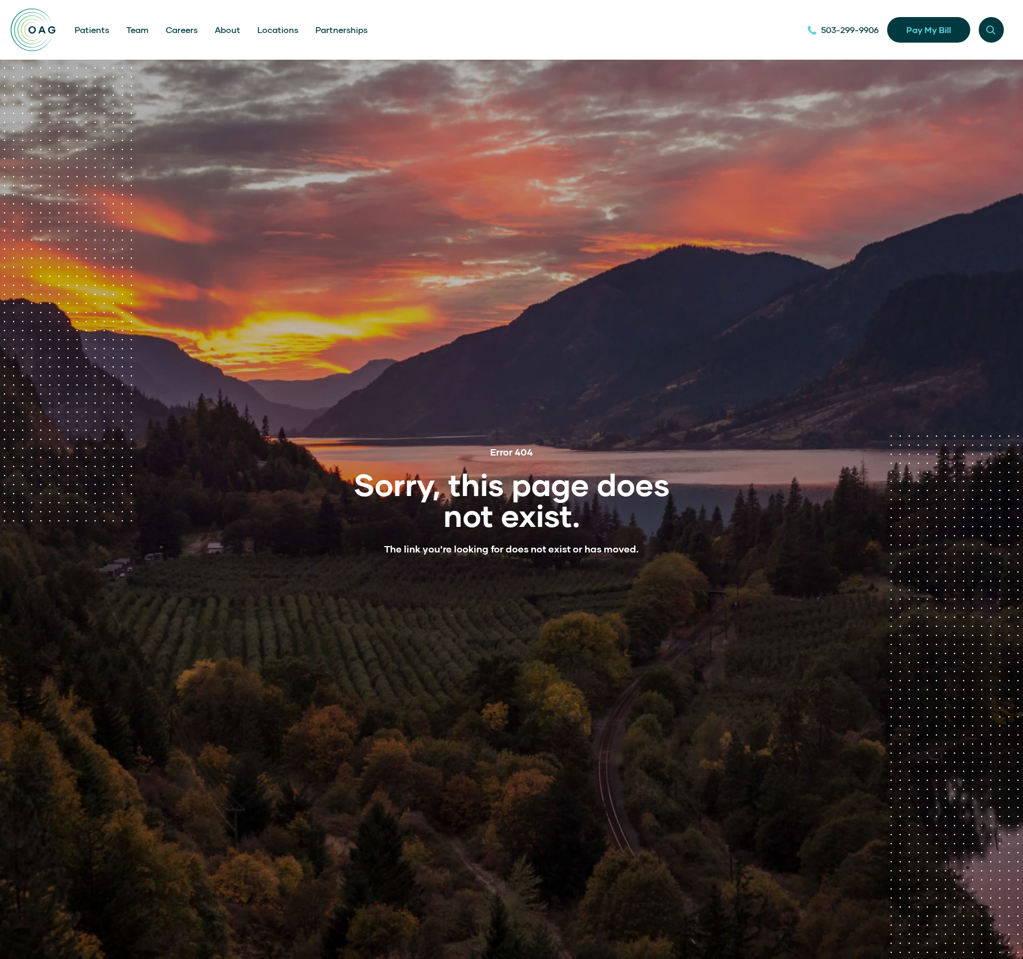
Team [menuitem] (137, 30)
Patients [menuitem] (92, 30)
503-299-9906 (850, 30)
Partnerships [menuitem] (341, 30)
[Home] (33, 30)
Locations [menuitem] (277, 30)
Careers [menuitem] (182, 30)
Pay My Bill (928, 30)
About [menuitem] (227, 30)
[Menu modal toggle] (991, 29)
